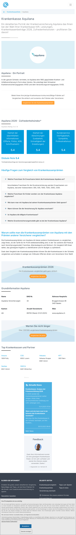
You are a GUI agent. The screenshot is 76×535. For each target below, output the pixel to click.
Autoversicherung (45, 498)
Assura (4, 356)
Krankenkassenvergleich (47, 485)
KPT (59, 356)
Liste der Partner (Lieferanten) (9, 521)
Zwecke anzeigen (26, 531)
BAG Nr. (30, 296)
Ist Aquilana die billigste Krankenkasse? (23, 215)
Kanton (4, 309)
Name (3, 296)
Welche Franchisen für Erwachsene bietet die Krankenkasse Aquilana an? (36, 179)
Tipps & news (63, 488)
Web (54, 309)
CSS (22, 356)
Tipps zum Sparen (65, 485)
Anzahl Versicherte (34, 309)
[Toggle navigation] (70, 5)
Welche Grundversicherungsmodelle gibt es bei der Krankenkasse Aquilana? (37, 221)
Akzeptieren (25, 526)
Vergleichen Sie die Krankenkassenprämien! (38, 103)
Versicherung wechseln (47, 491)
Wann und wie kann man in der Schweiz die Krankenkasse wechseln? (37, 413)
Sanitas (4, 366)
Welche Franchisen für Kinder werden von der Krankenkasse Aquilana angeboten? (33, 195)
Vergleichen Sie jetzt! (38, 276)
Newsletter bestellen (8, 496)
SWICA (23, 366)
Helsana (42, 356)
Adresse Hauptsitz (59, 296)
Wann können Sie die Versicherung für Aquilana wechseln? (30, 209)
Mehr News (29, 431)
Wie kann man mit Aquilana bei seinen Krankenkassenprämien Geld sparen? (37, 202)
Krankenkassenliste (46, 488)
